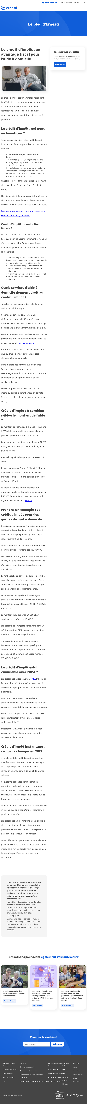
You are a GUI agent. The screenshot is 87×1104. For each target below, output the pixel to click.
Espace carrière (78, 1075)
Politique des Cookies (55, 1077)
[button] (82, 7)
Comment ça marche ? (10, 1070)
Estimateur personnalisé (27, 1067)
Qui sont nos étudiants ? (55, 1064)
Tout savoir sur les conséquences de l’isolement (31, 1076)
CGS (63, 1074)
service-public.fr (26, 343)
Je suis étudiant (53, 1070)
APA (34, 678)
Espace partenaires (76, 1080)
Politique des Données (55, 1081)
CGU (63, 1070)
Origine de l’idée (65, 1064)
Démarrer (60, 64)
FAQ (4, 1081)
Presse (75, 1067)
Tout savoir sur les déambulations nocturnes (34, 1081)
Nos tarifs (23, 1063)
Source (28, 500)
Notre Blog (76, 1063)
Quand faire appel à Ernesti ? (9, 1064)
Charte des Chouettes (55, 1074)
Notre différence (8, 1074)
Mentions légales (65, 1078)
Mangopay (65, 1084)
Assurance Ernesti (8, 1077)
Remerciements (78, 1071)
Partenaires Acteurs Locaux (28, 1071)
